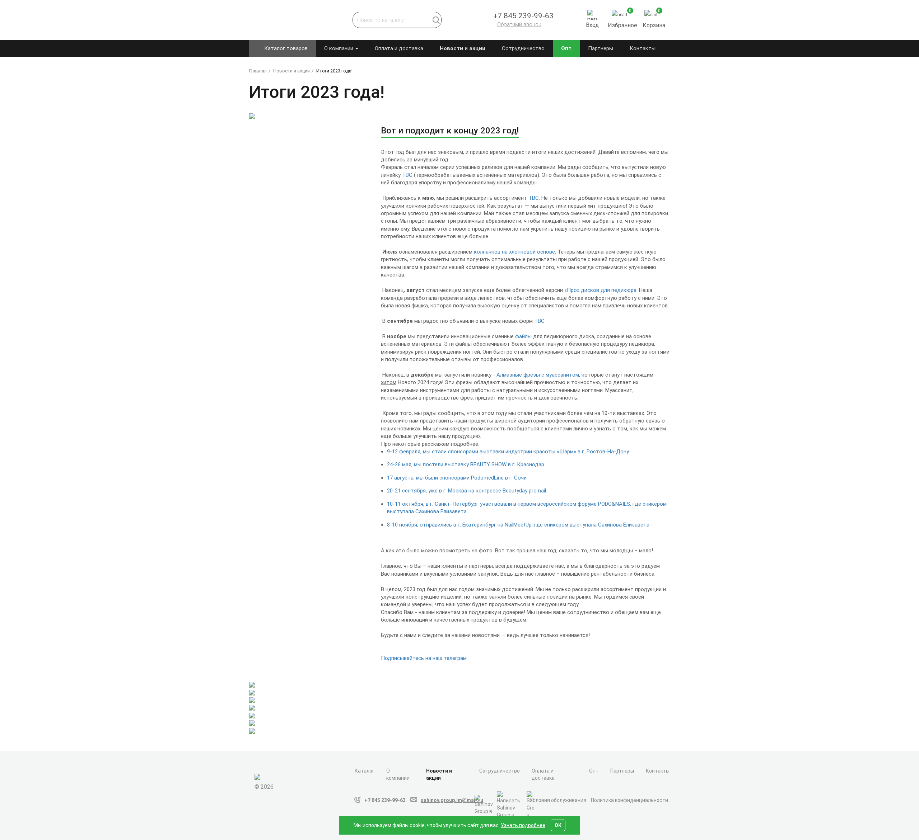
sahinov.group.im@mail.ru (452, 800)
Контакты (643, 48)
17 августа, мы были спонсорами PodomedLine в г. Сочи (457, 478)
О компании (339, 48)
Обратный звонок (519, 24)
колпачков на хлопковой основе (514, 252)
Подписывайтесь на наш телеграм (424, 658)
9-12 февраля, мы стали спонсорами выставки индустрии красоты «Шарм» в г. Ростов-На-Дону (508, 451)
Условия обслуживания (558, 800)
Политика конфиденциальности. (630, 800)
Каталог (364, 771)
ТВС (407, 175)
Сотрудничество (523, 48)
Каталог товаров (286, 48)
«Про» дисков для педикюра (600, 290)
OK (558, 825)
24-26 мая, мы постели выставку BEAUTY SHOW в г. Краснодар (465, 464)
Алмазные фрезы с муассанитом (537, 375)
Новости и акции (462, 48)
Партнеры (600, 48)
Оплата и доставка (399, 48)
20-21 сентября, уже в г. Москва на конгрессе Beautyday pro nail (466, 490)
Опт (566, 48)
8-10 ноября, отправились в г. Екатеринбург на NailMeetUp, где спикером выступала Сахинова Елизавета (518, 525)
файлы (523, 336)
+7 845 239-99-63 (385, 800)
